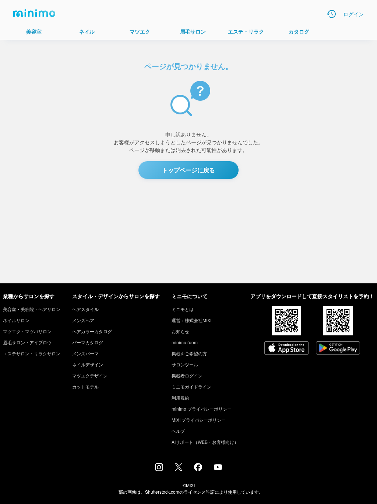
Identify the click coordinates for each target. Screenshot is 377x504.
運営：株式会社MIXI (191, 320)
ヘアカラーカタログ (92, 331)
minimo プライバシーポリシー (202, 408)
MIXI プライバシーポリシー (199, 420)
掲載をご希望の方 (189, 353)
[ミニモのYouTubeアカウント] (218, 468)
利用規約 (180, 397)
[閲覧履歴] (331, 14)
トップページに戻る (188, 170)
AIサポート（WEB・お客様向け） (205, 442)
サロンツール (185, 364)
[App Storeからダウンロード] (286, 348)
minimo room (185, 342)
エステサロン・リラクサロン (31, 353)
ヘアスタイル (85, 309)
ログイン (353, 14)
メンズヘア (83, 320)
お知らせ (180, 331)
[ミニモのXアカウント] (178, 468)
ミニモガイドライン (191, 386)
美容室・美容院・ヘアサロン (31, 309)
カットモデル (85, 386)
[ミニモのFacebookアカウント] (198, 469)
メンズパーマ (85, 353)
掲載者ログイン (187, 375)
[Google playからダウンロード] (338, 348)
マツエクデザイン (90, 375)
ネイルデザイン (87, 364)
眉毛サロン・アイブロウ (27, 342)
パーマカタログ (87, 342)
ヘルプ (178, 431)
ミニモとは (183, 309)
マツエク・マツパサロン (27, 331)
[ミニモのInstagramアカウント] (159, 469)
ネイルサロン (16, 320)
